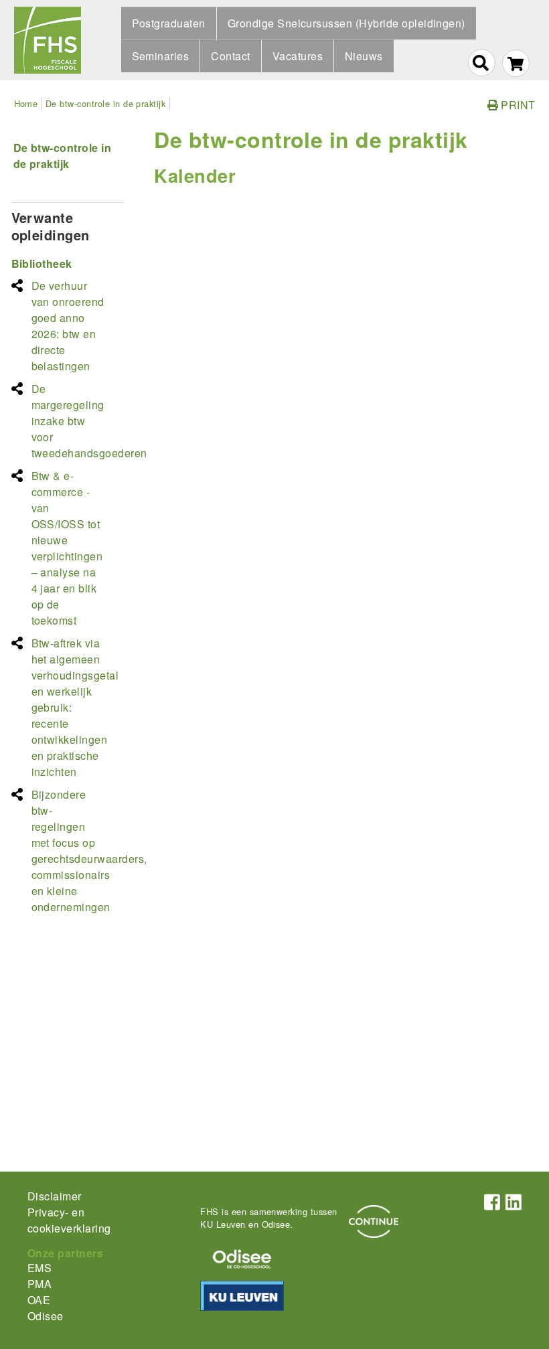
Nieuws (364, 56)
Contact (230, 56)
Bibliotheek (41, 263)
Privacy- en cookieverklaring (69, 1220)
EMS (39, 1267)
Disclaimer (54, 1196)
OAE (38, 1299)
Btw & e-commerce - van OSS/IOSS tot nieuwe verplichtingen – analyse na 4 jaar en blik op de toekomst (67, 548)
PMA (39, 1283)
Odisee (45, 1316)
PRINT (517, 104)
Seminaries (160, 56)
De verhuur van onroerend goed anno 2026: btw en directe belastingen (67, 326)
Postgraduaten (169, 23)
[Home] (47, 40)
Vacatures (297, 56)
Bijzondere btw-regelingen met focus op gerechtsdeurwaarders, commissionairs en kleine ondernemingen (89, 851)
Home (26, 103)
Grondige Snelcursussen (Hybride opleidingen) (346, 23)
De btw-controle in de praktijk (105, 103)
